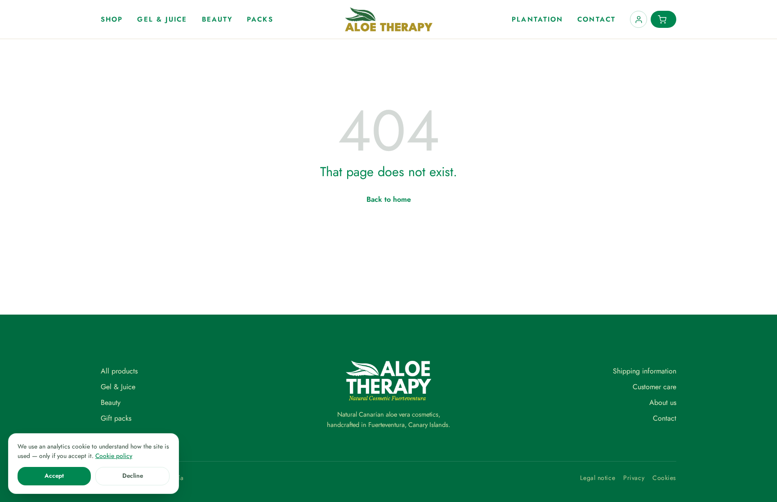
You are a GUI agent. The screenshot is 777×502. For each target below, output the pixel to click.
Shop (112, 19)
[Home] (388, 19)
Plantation (537, 19)
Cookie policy (113, 455)
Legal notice (597, 477)
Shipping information (644, 371)
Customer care (654, 387)
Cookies (664, 477)
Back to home (388, 199)
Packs (260, 19)
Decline (132, 475)
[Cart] (663, 19)
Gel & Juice (162, 19)
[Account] (638, 19)
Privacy (633, 477)
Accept (54, 475)
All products (119, 371)
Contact (596, 19)
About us (662, 402)
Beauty (217, 19)
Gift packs (116, 418)
